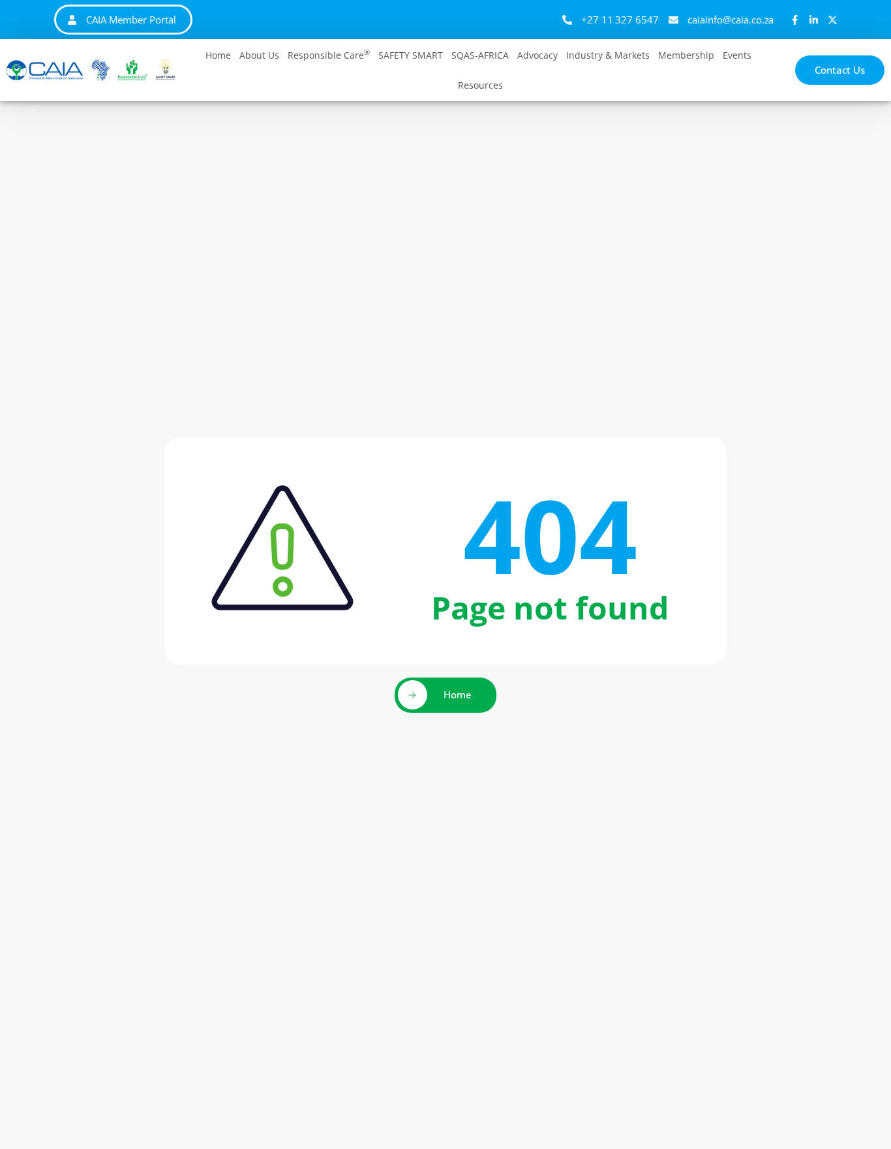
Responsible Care (329, 54)
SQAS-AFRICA (480, 55)
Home (218, 55)
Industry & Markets (608, 55)
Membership (686, 55)
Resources (480, 85)
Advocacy (537, 55)
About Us (259, 55)
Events (737, 55)
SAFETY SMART (410, 55)
